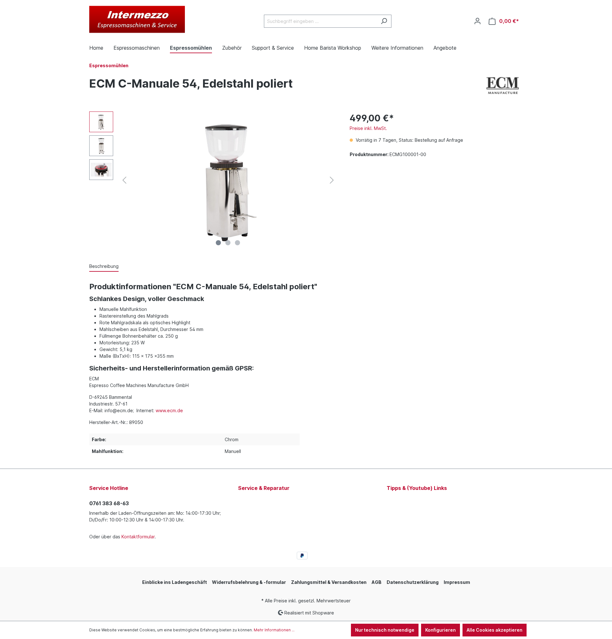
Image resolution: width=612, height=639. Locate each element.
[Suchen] (383, 21)
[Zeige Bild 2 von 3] (227, 242)
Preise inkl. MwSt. (368, 128)
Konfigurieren (440, 630)
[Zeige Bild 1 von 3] (218, 242)
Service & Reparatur (263, 488)
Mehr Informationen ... (274, 630)
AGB (377, 582)
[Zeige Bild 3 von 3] (237, 242)
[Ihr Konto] (477, 21)
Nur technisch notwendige (384, 630)
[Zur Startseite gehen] (137, 20)
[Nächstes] (332, 180)
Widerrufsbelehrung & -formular (249, 582)
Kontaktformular (138, 536)
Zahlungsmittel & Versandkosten (329, 582)
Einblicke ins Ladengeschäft (174, 582)
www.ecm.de (169, 410)
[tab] (104, 266)
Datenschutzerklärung (413, 582)
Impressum (457, 582)
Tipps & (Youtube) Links (417, 488)
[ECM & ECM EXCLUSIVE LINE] (503, 84)
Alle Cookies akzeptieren (494, 630)
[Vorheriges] (124, 180)
